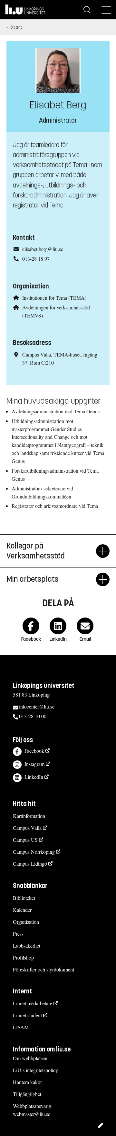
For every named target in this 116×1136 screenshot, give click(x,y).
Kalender (22, 909)
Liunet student (27, 1015)
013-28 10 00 (32, 716)
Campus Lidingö (30, 863)
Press (18, 933)
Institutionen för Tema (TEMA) (54, 297)
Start (16, 27)
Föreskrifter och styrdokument (43, 969)
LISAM (21, 1027)
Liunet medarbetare (32, 1003)
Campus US (25, 839)
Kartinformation (29, 815)
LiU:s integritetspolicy (35, 1070)
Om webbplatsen (30, 1058)
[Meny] (106, 9)
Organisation (26, 921)
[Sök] (87, 9)
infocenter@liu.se (36, 706)
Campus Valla (27, 827)
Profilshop (23, 957)
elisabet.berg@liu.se (42, 249)
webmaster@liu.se (31, 1114)
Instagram (34, 763)
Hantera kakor (27, 1082)
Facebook (34, 750)
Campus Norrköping (34, 851)
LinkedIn (33, 776)
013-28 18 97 (36, 258)
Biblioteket (24, 897)
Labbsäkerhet (26, 945)
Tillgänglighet (27, 1094)
